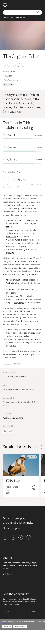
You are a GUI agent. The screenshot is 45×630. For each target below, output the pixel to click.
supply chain (29, 296)
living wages (19, 303)
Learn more (5, 623)
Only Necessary (20, 626)
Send (33, 611)
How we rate (12, 187)
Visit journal (8, 574)
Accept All (7, 626)
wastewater (11, 237)
